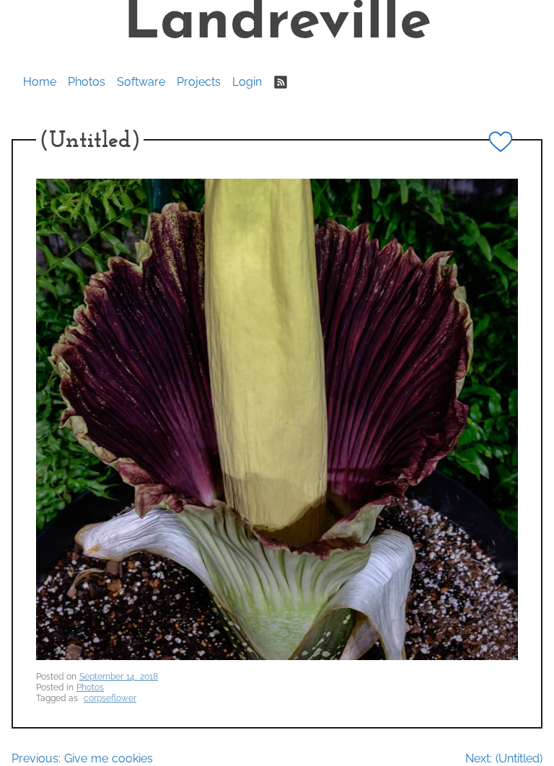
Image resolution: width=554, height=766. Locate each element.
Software (141, 82)
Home (39, 82)
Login (247, 82)
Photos (86, 82)
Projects (199, 82)
